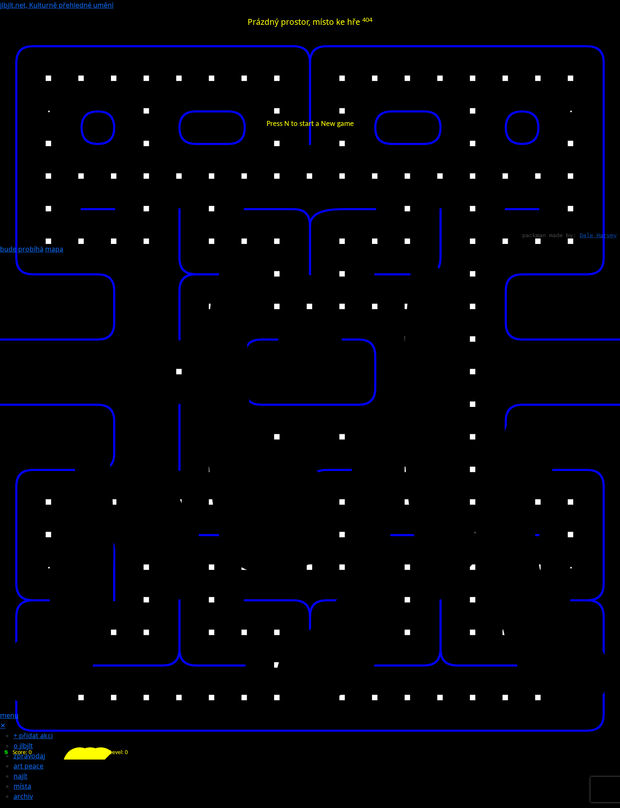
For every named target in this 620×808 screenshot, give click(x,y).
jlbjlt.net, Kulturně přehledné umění (56, 5)
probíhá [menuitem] (30, 249)
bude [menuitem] (8, 249)
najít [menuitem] (20, 776)
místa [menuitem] (22, 786)
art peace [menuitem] (28, 766)
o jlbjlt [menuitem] (23, 745)
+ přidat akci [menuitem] (33, 735)
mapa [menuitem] (54, 249)
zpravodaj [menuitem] (29, 755)
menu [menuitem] (9, 715)
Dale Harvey (598, 235)
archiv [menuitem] (23, 796)
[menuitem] (310, 481)
